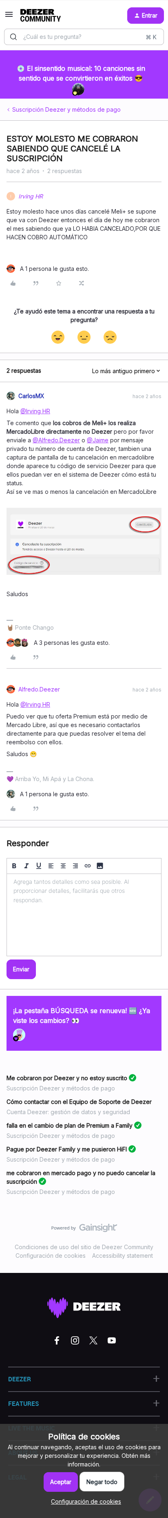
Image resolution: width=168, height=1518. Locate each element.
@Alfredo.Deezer (56, 440)
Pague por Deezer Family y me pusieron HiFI (67, 1149)
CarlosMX (31, 395)
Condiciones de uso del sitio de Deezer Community (84, 1246)
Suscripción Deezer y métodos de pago (66, 109)
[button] (9, 17)
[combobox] (84, 37)
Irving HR (30, 196)
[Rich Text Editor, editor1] (84, 915)
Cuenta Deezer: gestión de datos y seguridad (68, 1111)
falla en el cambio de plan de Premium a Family (70, 1125)
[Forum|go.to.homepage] (40, 15)
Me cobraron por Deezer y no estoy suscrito (67, 1077)
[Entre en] (13, 37)
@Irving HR (35, 411)
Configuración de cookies (50, 1255)
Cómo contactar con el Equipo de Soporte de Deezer (79, 1101)
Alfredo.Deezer (39, 689)
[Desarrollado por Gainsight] (84, 1230)
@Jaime (97, 440)
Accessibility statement (122, 1255)
